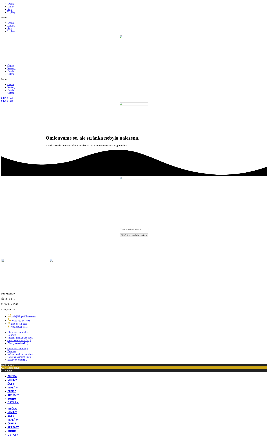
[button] (134, 17)
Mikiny (11, 6)
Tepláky (11, 12)
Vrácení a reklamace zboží (20, 337)
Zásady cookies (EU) (17, 343)
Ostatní (10, 74)
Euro (9, 370)
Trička (10, 3)
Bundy (10, 71)
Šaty (9, 9)
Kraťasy (11, 68)
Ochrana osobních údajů (19, 340)
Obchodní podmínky (17, 332)
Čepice (10, 65)
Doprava (11, 335)
